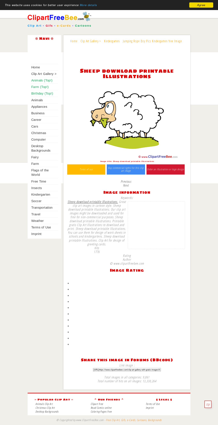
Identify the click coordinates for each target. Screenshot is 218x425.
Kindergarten (40, 194)
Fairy (35, 157)
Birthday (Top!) (42, 93)
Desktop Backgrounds (46, 411)
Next (126, 185)
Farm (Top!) (40, 87)
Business (38, 113)
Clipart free (97, 404)
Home (35, 67)
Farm (35, 163)
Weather (37, 221)
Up (208, 404)
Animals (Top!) (42, 80)
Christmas (38, 133)
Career (36, 119)
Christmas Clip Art (45, 408)
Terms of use (86, 169)
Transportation (42, 207)
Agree (201, 5)
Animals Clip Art (44, 404)
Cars (34, 126)
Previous (126, 181)
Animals (37, 100)
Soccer (36, 201)
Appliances (39, 106)
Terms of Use (41, 227)
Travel (35, 214)
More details (88, 5)
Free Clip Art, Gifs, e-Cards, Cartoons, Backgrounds (134, 420)
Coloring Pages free (101, 411)
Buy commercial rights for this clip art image (126, 169)
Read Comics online (101, 408)
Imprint (36, 234)
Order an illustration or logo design (165, 169)
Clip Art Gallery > (43, 74)
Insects (36, 188)
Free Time (38, 181)
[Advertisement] (127, 58)
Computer (38, 139)
